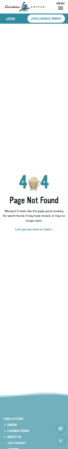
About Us (14, 437)
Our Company (17, 442)
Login (10, 18)
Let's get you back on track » (34, 229)
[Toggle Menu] (60, 440)
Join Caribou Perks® (46, 18)
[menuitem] (60, 428)
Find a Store (13, 419)
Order (12, 425)
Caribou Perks (18, 431)
